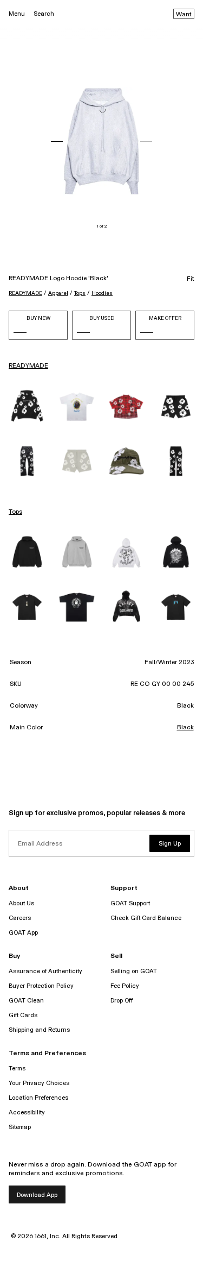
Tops (80, 293)
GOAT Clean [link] (26, 1001)
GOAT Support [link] (130, 903)
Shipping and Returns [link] (39, 1030)
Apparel (58, 293)
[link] (27, 406)
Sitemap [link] (20, 1127)
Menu (17, 14)
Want (184, 14)
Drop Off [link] (121, 1001)
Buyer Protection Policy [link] (41, 986)
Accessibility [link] (27, 1112)
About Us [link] (21, 903)
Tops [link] (15, 512)
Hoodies (102, 293)
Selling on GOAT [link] (133, 971)
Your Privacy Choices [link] (39, 1083)
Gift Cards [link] (23, 1015)
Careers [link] (20, 918)
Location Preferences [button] (38, 1098)
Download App (37, 1195)
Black (185, 727)
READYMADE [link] (28, 366)
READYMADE (25, 293)
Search (44, 14)
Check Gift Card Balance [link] (145, 918)
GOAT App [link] (23, 933)
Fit (190, 279)
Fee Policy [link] (124, 986)
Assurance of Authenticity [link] (45, 971)
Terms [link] (17, 1068)
